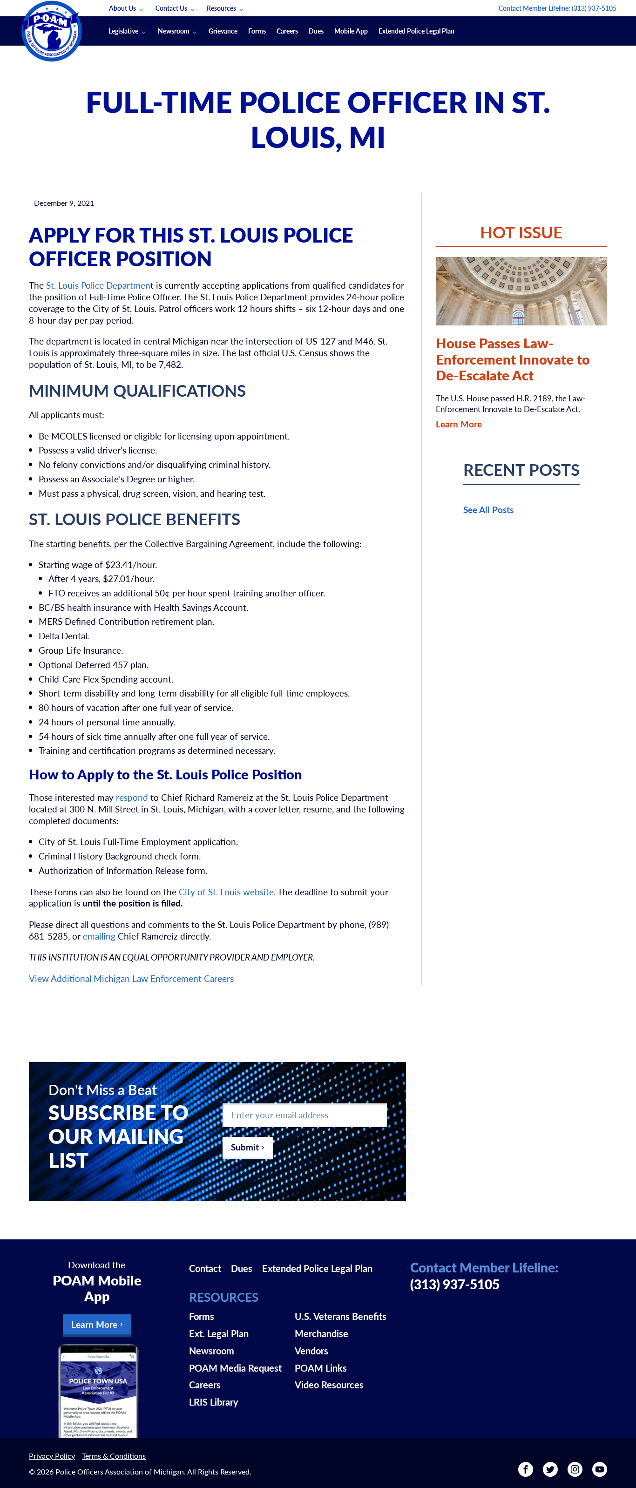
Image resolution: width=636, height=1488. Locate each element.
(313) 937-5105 (594, 8)
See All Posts (488, 509)
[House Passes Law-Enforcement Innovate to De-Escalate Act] (521, 291)
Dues (316, 30)
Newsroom (173, 30)
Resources (221, 8)
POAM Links (321, 1367)
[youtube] (599, 1473)
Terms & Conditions (114, 1455)
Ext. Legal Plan (219, 1333)
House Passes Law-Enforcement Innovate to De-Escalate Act (513, 359)
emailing (99, 936)
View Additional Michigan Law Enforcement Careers (131, 978)
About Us (122, 8)
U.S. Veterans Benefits (340, 1316)
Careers (287, 30)
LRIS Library (213, 1401)
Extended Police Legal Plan (416, 30)
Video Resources (329, 1384)
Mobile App (351, 30)
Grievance (223, 30)
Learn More (459, 424)
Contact (205, 1268)
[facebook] (525, 1473)
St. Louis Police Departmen (98, 285)
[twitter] (550, 1473)
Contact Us (171, 8)
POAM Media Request (235, 1367)
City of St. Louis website (226, 892)
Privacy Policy (52, 1455)
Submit (245, 1147)
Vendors (311, 1350)
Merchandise (321, 1333)
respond (132, 797)
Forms (257, 30)
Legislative (123, 30)
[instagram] (575, 1473)
